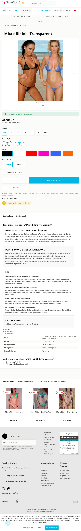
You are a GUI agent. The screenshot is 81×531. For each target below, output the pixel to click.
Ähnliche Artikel (9, 382)
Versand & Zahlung (47, 483)
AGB (41, 468)
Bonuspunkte (64, 471)
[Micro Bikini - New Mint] (14, 398)
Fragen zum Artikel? (13, 362)
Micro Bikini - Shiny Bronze (66, 412)
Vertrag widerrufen (10, 493)
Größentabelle (21, 216)
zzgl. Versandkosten (14, 123)
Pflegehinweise (65, 476)
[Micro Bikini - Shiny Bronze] (66, 398)
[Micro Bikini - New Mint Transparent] (69, 24)
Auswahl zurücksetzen (14, 172)
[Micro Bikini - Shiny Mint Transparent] (75, 24)
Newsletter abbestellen (44, 479)
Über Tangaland (65, 478)
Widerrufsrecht (45, 486)
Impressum (44, 473)
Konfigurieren (28, 528)
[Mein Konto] (70, 3)
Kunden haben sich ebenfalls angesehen (51, 382)
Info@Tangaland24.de (16, 481)
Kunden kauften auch (26, 382)
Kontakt (43, 475)
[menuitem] (43, 3)
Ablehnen (39, 528)
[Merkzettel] (65, 3)
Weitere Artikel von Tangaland (17, 364)
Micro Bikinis (64, 473)
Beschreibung (8, 216)
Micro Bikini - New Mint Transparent (41, 412)
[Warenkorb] (76, 3)
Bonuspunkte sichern (22, 203)
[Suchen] (53, 3)
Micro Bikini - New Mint (14, 412)
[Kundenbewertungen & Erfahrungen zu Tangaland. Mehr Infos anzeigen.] (69, 443)
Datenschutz (44, 470)
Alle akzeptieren (51, 528)
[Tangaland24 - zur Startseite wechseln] (13, 3)
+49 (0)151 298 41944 (15, 475)
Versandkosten (52, 509)
